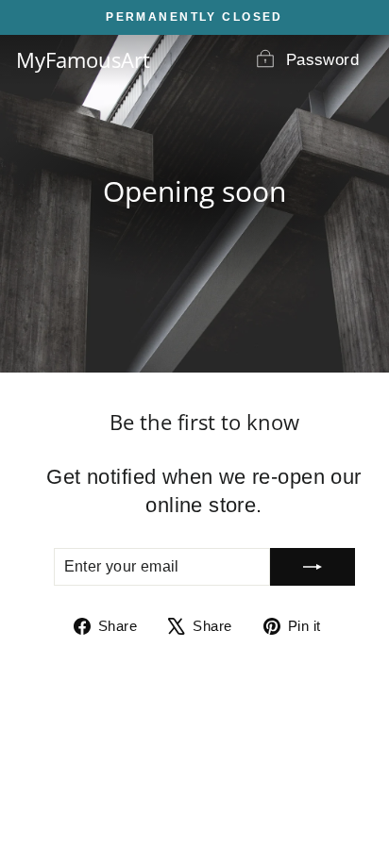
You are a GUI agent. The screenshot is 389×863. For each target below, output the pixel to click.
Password (322, 60)
